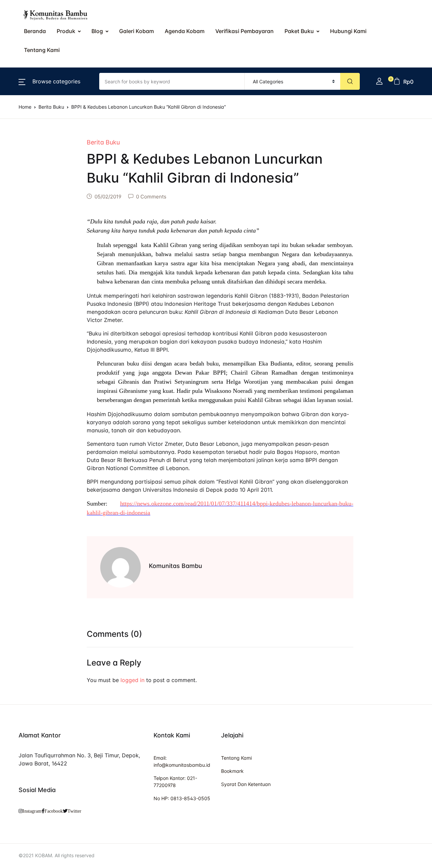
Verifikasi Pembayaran (39, 128)
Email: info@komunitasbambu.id (182, 761)
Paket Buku (24, 146)
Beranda (21, 40)
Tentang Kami (27, 181)
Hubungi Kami (28, 163)
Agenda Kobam (185, 31)
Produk (19, 58)
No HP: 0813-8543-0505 (182, 798)
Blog (16, 76)
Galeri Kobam (136, 31)
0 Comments (151, 196)
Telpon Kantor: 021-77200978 (175, 781)
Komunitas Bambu (175, 565)
